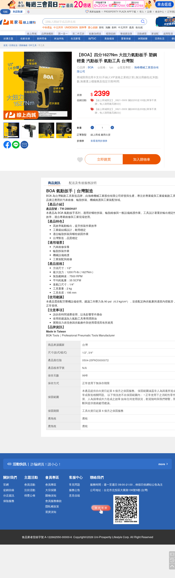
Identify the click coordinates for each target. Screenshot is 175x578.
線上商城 (32, 33)
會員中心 (159, 11)
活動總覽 (142, 33)
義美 (131, 27)
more (161, 464)
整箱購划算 (126, 33)
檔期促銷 (111, 33)
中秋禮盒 (47, 27)
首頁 (5, 45)
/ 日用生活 (12, 45)
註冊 (149, 11)
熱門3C (92, 38)
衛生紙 (139, 27)
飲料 (114, 27)
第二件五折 (78, 33)
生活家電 (75, 38)
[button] (24, 144)
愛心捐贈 (93, 27)
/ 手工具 (40, 45)
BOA (90, 67)
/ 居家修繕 (22, 45)
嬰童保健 (126, 38)
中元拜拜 (58, 27)
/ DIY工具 (32, 45)
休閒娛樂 (142, 38)
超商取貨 (168, 33)
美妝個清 (109, 38)
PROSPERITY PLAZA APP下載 (120, 11)
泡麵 (107, 27)
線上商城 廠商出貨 (100, 134)
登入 (141, 11)
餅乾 (101, 27)
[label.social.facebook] (7, 144)
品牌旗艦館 (47, 33)
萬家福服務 (94, 11)
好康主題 (8, 38)
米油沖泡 (59, 38)
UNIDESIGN (71, 27)
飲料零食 (42, 38)
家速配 (155, 33)
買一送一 (63, 33)
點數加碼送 (95, 33)
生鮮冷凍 (25, 38)
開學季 (82, 27)
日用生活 (159, 38)
